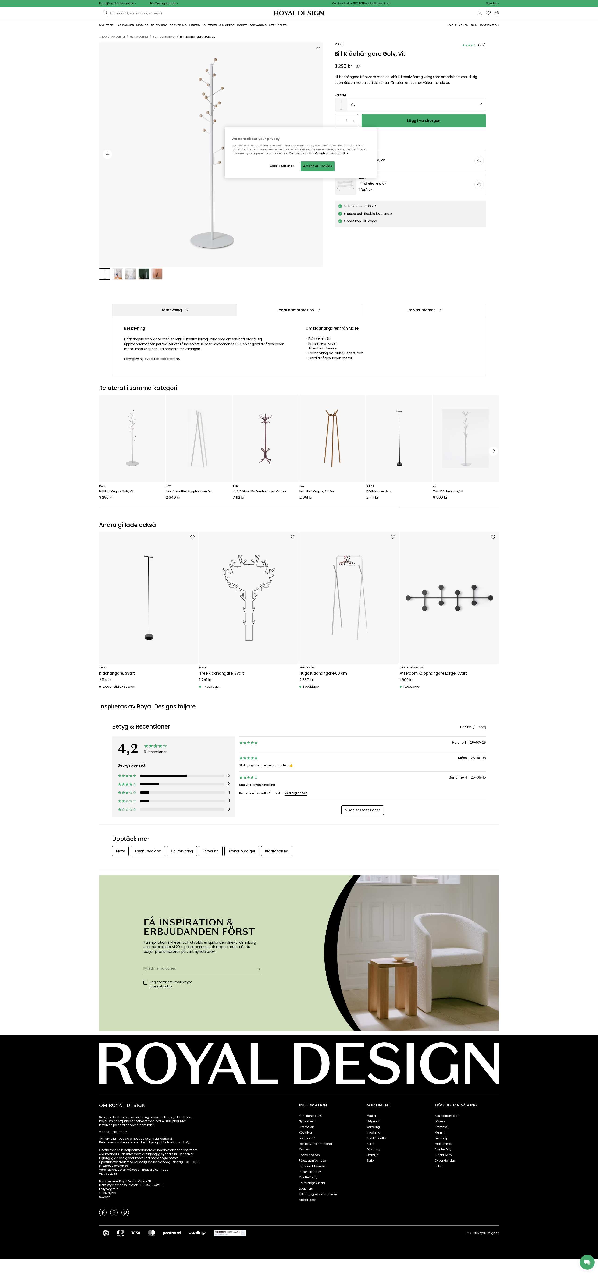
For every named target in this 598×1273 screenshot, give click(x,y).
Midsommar (443, 1143)
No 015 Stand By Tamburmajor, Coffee (259, 491)
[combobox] (492, 3)
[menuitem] (106, 25)
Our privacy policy (301, 153)
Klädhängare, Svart (379, 491)
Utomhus (441, 1127)
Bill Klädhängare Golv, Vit (116, 491)
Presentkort (306, 1127)
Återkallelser (307, 1199)
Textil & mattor (377, 1138)
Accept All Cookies (317, 166)
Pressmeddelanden (312, 1166)
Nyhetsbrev (306, 1121)
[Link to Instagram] (114, 1212)
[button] (492, 3)
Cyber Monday (445, 1160)
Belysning (374, 1121)
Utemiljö (372, 1155)
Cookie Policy (308, 1177)
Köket (370, 1143)
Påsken (440, 1121)
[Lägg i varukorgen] (479, 160)
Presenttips (442, 1138)
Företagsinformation (313, 1160)
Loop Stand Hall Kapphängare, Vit (189, 491)
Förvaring (373, 1149)
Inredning (374, 1132)
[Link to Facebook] (103, 1212)
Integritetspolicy (310, 1171)
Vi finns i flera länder (113, 1132)
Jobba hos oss (309, 1155)
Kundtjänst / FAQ (310, 1115)
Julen (438, 1166)
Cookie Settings (282, 166)
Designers (306, 1188)
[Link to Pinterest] (125, 1212)
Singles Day (443, 1149)
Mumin (439, 1132)
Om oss (304, 1149)
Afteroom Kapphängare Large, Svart (433, 674)
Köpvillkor (305, 1132)
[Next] (493, 451)
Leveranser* (307, 1138)
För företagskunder (312, 1183)
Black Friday (443, 1155)
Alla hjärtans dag (447, 1115)
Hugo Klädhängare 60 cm (323, 674)
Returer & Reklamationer (315, 1143)
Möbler (371, 1115)
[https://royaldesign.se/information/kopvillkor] (230, 1233)
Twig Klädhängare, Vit (448, 491)
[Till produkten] (410, 160)
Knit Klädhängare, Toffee (316, 491)
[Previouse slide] (107, 154)
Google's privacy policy (331, 153)
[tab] (174, 310)
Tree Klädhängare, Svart (221, 674)
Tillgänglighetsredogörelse (318, 1194)
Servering (373, 1127)
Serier (370, 1160)
